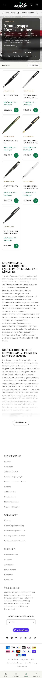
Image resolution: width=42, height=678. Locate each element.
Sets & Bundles (10, 570)
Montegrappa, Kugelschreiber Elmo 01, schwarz (11, 97)
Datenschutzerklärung (14, 663)
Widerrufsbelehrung (30, 663)
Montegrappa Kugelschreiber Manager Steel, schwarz (11, 232)
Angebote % (9, 565)
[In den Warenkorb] (16, 110)
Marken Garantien (11, 502)
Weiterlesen (19, 422)
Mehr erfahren (9, 46)
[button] (4, 4)
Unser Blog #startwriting (14, 526)
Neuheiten (8, 560)
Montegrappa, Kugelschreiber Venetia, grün (11, 142)
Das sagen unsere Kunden (14, 536)
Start (6, 17)
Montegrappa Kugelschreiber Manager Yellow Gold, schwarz (30, 142)
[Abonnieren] (33, 622)
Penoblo (16, 659)
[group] (21, 13)
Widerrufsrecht (10, 497)
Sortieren (35, 65)
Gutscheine (8, 580)
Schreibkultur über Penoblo (15, 541)
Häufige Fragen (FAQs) (13, 477)
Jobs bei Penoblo (11, 472)
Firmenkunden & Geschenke (15, 482)
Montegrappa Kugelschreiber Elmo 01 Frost (30, 187)
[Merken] (17, 73)
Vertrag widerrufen (11, 507)
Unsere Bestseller (11, 555)
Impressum (25, 659)
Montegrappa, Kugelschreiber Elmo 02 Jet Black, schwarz (11, 187)
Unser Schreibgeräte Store (14, 531)
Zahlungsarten (10, 492)
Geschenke (8, 575)
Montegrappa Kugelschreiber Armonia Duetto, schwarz (30, 97)
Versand (7, 487)
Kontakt (7, 462)
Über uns (7, 521)
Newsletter (8, 467)
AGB (32, 659)
